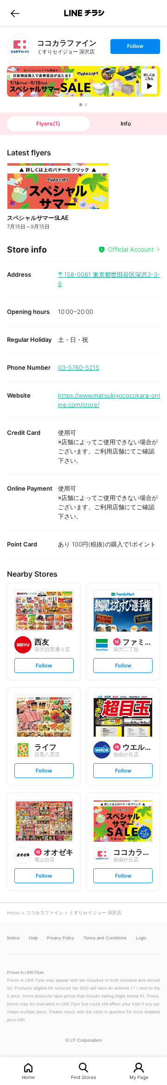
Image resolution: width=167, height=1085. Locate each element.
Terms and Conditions (105, 938)
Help (33, 938)
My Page (138, 1076)
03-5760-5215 (78, 367)
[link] (19, 46)
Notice (13, 938)
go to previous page (15, 13)
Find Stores (83, 1076)
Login (141, 938)
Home (28, 1076)
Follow (135, 48)
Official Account (131, 249)
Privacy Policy (60, 938)
